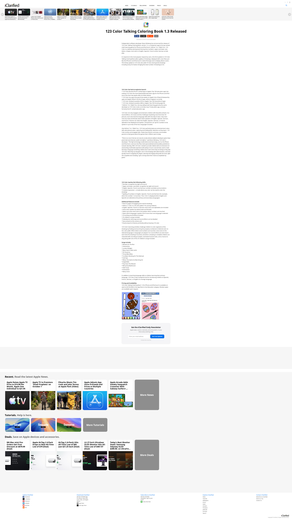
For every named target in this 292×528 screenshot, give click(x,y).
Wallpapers (206, 500)
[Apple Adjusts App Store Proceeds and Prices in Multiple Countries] (102, 15)
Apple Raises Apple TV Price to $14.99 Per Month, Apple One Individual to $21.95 (11, 18)
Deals (204, 504)
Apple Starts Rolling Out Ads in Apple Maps (154, 17)
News (204, 497)
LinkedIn (27, 503)
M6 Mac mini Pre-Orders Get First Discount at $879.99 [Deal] (23, 18)
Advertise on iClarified (261, 497)
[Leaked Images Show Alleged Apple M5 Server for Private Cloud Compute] (89, 15)
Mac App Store (82, 505)
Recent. (9, 376)
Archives (205, 511)
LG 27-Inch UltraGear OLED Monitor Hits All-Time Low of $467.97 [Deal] (94, 445)
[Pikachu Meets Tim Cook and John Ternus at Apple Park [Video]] (76, 15)
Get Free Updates (157, 336)
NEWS (126, 5)
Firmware (205, 508)
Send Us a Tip (259, 498)
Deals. (8, 436)
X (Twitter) (27, 499)
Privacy (287, 517)
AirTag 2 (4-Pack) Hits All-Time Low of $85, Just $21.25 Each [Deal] (68, 444)
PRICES (159, 5)
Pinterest (27, 501)
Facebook (27, 497)
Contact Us (259, 500)
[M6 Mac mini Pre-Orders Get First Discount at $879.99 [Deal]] (24, 15)
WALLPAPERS (143, 5)
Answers (205, 506)
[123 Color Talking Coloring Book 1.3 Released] (141, 306)
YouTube (27, 505)
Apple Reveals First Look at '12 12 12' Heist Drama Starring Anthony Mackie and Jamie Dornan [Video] (129, 18)
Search (204, 513)
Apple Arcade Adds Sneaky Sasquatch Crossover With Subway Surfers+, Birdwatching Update (142, 18)
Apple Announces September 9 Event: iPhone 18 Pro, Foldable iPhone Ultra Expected (49, 18)
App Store (81, 503)
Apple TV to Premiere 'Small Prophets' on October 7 (62, 18)
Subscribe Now (147, 501)
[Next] (289, 14)
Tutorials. (10, 415)
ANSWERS (151, 5)
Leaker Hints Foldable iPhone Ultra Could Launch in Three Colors (37, 18)
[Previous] (2, 14)
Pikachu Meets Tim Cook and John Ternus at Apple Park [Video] (76, 18)
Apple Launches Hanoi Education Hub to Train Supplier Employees (114, 18)
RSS (26, 507)
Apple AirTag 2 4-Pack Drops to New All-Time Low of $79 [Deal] (43, 444)
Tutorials (205, 498)
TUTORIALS (134, 5)
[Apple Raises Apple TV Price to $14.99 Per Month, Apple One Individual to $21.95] (11, 15)
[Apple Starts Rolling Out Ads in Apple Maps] (155, 15)
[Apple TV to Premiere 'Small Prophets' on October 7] (63, 15)
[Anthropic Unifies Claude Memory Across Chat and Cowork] (168, 15)
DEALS (165, 5)
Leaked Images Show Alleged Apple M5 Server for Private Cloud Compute (89, 18)
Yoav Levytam (153, 39)
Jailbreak (205, 509)
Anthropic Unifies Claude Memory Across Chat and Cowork (167, 18)
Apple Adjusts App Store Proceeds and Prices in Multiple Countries (101, 18)
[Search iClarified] (286, 5)
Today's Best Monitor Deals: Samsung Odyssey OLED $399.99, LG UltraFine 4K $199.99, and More (120, 446)
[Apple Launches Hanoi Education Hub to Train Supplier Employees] (115, 15)
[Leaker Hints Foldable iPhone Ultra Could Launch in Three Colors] (37, 15)
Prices (204, 502)
